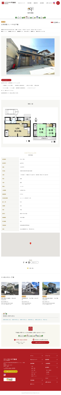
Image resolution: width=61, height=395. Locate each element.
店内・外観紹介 (48, 370)
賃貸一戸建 (33, 374)
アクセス (47, 374)
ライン (29, 262)
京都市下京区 (22, 319)
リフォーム (47, 355)
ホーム (31, 355)
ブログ (46, 378)
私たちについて (21, 3)
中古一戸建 (33, 370)
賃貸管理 (47, 359)
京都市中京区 (14, 319)
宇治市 (44, 319)
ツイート (26, 262)
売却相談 (32, 380)
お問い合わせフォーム (40, 342)
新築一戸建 (33, 368)
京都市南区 (30, 319)
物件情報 (29, 3)
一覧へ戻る (31, 268)
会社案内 (47, 367)
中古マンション (34, 372)
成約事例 (42, 3)
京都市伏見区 (5, 319)
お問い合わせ (49, 3)
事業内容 (36, 3)
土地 (32, 366)
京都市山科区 (37, 319)
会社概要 (47, 372)
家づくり (32, 384)
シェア (24, 262)
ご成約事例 (47, 363)
